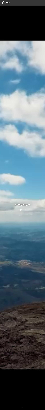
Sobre (28, 2)
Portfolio (34, 2)
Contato (40, 2)
